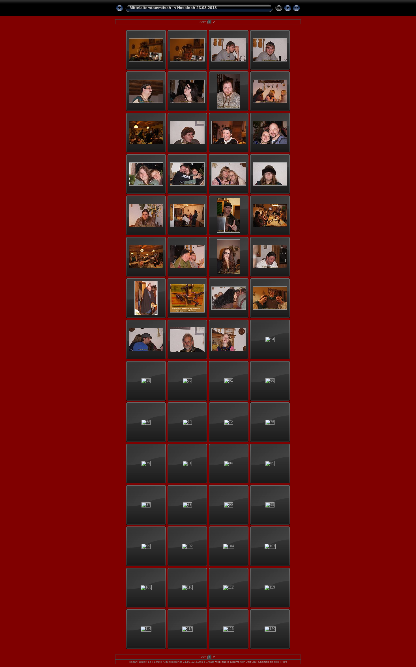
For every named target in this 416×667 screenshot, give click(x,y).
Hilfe (284, 661)
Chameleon (265, 661)
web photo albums (227, 661)
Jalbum (251, 661)
